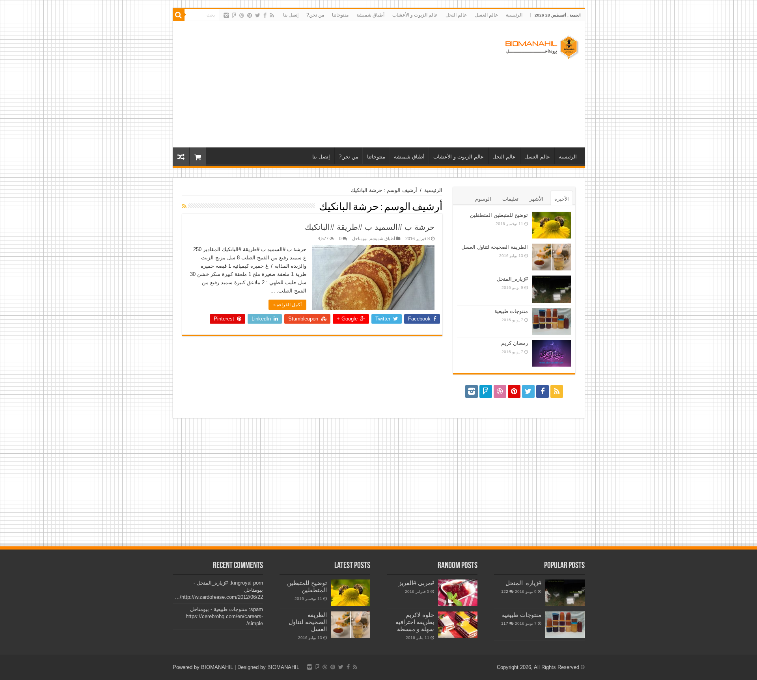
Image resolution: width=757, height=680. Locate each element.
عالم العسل (486, 15)
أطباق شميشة (370, 15)
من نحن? (315, 15)
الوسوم (483, 199)
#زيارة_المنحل (512, 279)
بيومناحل (359, 238)
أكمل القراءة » (287, 304)
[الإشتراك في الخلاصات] (184, 206)
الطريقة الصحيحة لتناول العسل (494, 247)
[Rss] (272, 15)
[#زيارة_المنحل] (565, 592)
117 (504, 623)
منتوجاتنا (340, 15)
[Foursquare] (234, 15)
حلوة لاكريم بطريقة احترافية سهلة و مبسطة (414, 621)
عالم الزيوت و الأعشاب (415, 15)
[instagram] (226, 15)
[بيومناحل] (541, 45)
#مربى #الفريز (416, 582)
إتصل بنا (290, 15)
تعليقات (510, 199)
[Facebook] (265, 15)
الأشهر (536, 199)
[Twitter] (257, 15)
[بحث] (179, 15)
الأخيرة (561, 199)
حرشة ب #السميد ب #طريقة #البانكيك (369, 227)
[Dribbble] (242, 15)
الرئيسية (514, 15)
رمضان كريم (514, 343)
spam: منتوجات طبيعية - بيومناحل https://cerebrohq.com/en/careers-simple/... (224, 616)
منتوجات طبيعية (511, 311)
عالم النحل (456, 15)
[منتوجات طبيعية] (565, 624)
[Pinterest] (249, 15)
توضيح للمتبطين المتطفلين (499, 215)
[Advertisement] (322, 84)
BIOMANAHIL (217, 667)
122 (504, 591)
